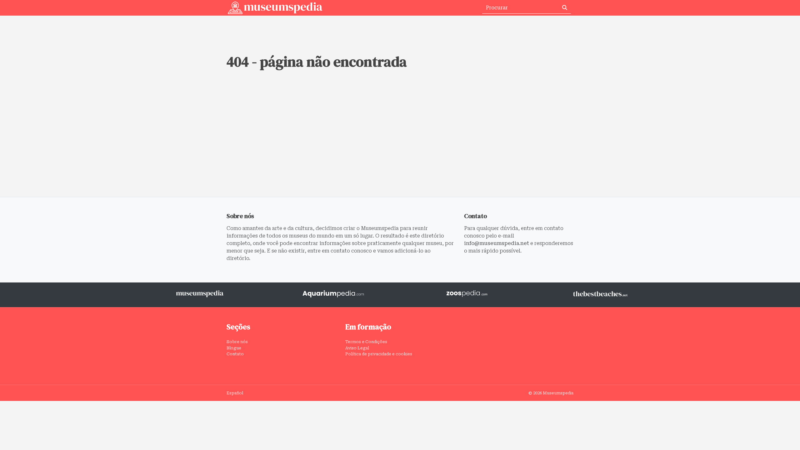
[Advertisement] (400, 150)
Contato (235, 354)
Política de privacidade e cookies (378, 354)
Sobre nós (237, 341)
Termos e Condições (366, 341)
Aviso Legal (357, 348)
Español (235, 393)
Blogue (234, 348)
